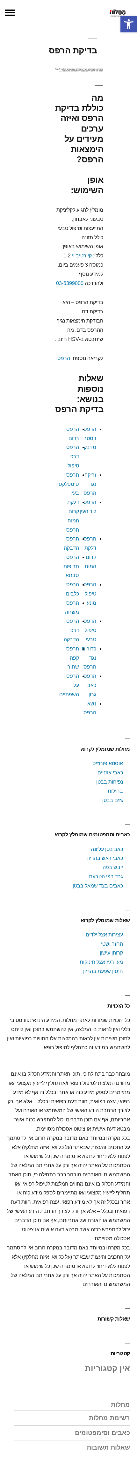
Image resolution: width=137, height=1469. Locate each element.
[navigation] (10, 12)
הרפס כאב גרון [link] (89, 685)
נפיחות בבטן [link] (109, 782)
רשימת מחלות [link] (109, 1417)
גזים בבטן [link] (112, 800)
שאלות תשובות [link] (108, 1447)
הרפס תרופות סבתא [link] (71, 566)
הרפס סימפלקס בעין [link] (69, 484)
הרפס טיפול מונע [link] (89, 594)
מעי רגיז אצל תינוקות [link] (101, 962)
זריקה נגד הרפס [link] (89, 484)
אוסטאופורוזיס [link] (107, 763)
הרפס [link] (63, 358)
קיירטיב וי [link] (82, 255)
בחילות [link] (115, 791)
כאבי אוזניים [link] (110, 772)
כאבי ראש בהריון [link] (104, 858)
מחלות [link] (120, 1404)
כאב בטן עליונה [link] (107, 849)
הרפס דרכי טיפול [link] (72, 456)
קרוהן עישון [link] (111, 953)
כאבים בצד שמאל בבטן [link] (98, 885)
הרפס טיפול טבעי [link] (89, 630)
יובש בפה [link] (113, 867)
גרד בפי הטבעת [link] (106, 876)
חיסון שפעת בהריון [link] (103, 971)
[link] (128, 24)
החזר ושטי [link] (112, 944)
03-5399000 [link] (69, 283)
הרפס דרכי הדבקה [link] (71, 630)
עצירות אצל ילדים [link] (104, 934)
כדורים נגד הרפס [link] (89, 658)
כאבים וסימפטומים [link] (102, 1432)
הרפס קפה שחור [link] (72, 658)
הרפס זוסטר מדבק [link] (89, 438)
